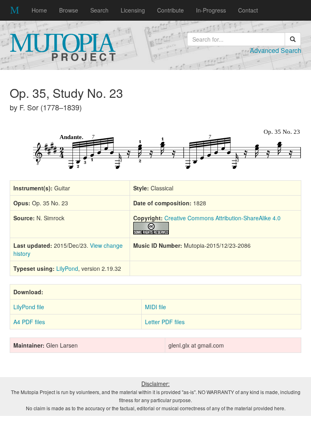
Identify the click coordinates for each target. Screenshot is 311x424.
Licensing (133, 10)
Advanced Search (275, 50)
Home (39, 10)
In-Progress (211, 10)
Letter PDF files (165, 322)
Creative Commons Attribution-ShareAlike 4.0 (222, 218)
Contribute (170, 10)
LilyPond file (28, 307)
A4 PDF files (29, 322)
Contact (248, 10)
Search (99, 10)
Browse (68, 10)
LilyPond (67, 268)
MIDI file (155, 307)
